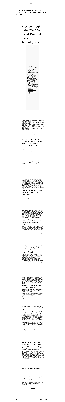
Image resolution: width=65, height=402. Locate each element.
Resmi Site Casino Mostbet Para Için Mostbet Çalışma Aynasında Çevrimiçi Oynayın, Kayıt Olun (33, 107)
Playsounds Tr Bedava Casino (32, 80)
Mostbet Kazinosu (30, 89)
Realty (16, 3)
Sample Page (42, 3)
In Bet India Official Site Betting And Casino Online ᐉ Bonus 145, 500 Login (33, 67)
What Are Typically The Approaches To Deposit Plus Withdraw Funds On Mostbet (33, 53)
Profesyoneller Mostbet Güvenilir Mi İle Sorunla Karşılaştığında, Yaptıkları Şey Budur (33, 87)
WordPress (47, 399)
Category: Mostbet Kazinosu (32, 92)
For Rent (31, 3)
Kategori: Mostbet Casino (31, 77)
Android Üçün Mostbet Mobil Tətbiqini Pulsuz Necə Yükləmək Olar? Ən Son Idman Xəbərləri (32, 75)
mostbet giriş (37, 259)
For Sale (35, 3)
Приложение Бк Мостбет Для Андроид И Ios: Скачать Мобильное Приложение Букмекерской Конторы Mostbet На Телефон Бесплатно (33, 83)
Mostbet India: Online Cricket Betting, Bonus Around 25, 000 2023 (32, 60)
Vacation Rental (47, 3)
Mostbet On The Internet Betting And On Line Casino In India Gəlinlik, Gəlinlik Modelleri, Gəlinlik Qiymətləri (33, 49)
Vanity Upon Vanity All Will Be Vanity (33, 93)
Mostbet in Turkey (33, 388)
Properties (38, 3)
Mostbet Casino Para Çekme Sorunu (33, 94)
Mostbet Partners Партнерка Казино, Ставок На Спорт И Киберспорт (32, 70)
